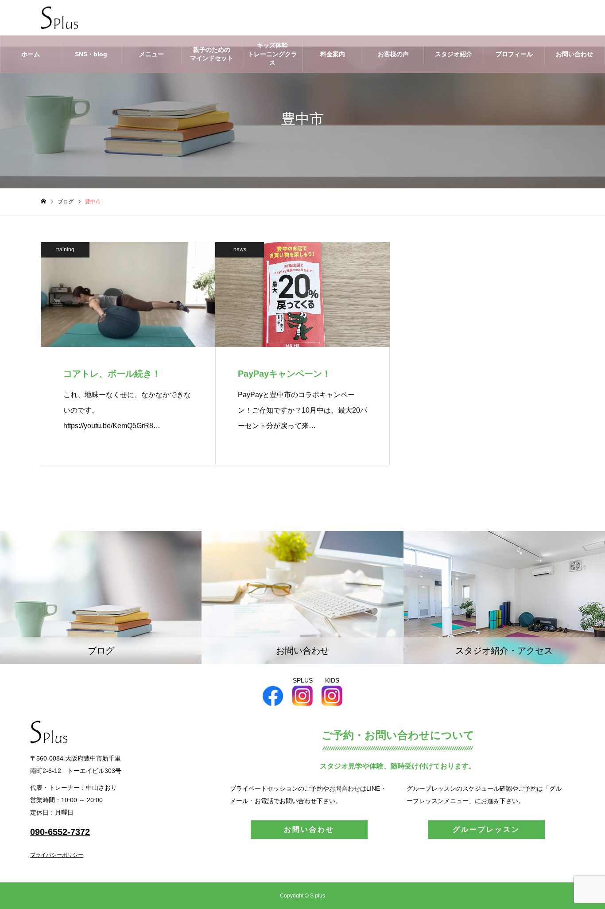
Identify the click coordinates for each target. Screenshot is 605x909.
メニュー (151, 54)
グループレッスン (486, 829)
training (65, 249)
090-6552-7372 (60, 832)
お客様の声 (393, 54)
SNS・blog (91, 54)
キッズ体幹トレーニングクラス (272, 54)
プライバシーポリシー (56, 855)
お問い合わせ (574, 54)
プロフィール (514, 54)
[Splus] (59, 18)
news (239, 249)
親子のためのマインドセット (211, 54)
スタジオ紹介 (453, 54)
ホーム (30, 54)
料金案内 (332, 54)
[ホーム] (43, 201)
